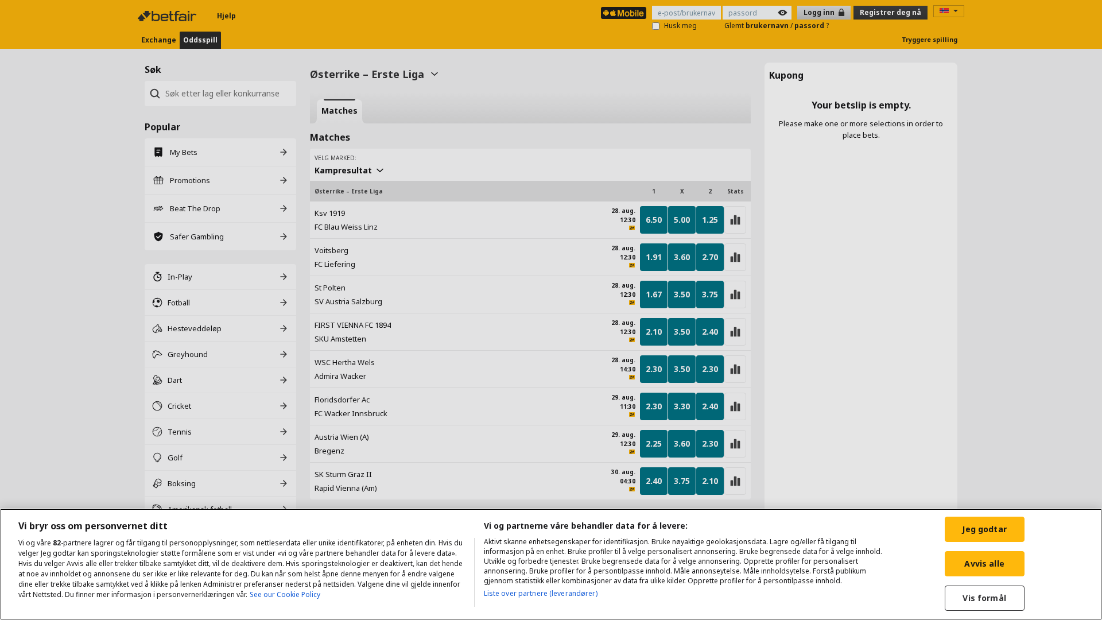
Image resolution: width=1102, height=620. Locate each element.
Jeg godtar (984, 529)
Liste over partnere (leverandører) (540, 593)
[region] (551, 564)
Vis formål (984, 597)
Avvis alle (984, 563)
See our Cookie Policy (285, 594)
